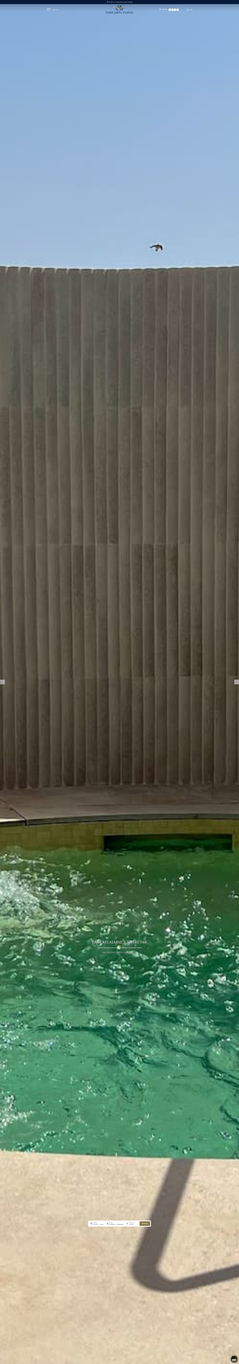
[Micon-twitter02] (172, 10)
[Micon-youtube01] (175, 10)
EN (191, 10)
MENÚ (55, 10)
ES (187, 10)
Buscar (145, 1223)
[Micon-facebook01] (170, 10)
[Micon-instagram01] (177, 10)
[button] (2, 682)
